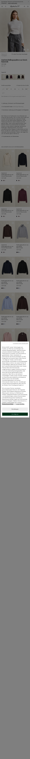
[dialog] (15, 379)
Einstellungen (15, 409)
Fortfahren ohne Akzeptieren (20, 343)
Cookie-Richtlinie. (20, 404)
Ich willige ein (15, 414)
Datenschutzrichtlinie (7, 404)
